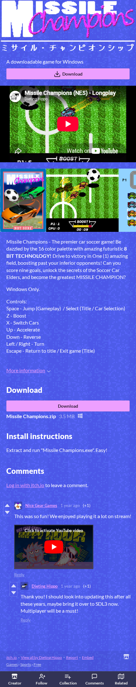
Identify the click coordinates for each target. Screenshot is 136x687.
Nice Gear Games (41, 505)
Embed (88, 657)
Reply (19, 574)
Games (12, 664)
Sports (25, 664)
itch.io (11, 657)
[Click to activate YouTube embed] (53, 547)
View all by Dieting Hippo (41, 657)
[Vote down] (7, 512)
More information (25, 370)
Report (72, 657)
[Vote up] (7, 505)
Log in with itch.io (25, 485)
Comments (94, 683)
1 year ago (70, 505)
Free (37, 664)
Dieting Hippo (45, 586)
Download (72, 74)
